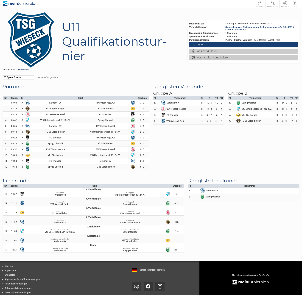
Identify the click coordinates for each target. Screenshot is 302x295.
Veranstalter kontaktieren (210, 57)
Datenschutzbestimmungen (18, 288)
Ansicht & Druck (204, 51)
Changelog (10, 275)
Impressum (10, 270)
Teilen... (199, 44)
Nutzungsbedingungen (16, 283)
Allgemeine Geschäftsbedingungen (22, 279)
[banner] (20, 4)
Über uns (9, 266)
